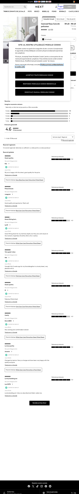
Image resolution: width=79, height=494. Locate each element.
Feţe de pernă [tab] (71, 19)
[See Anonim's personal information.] (11, 351)
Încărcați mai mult (39, 403)
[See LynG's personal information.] (10, 225)
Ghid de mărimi (71, 53)
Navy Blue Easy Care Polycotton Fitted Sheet (29, 180)
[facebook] (29, 486)
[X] (33, 486)
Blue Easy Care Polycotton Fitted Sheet (28, 210)
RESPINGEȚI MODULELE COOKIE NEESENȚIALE (39, 84)
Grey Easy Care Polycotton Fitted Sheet (28, 306)
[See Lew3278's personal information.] (12, 384)
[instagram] (42, 486)
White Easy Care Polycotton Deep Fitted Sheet (30, 337)
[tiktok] (37, 486)
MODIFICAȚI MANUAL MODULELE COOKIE (39, 92)
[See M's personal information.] (7, 290)
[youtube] (50, 486)
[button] (5, 61)
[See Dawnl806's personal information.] (13, 321)
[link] (56, 7)
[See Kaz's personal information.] (9, 163)
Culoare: (43, 35)
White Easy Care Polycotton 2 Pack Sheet (28, 370)
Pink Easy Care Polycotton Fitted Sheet (28, 276)
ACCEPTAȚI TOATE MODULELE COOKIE (39, 75)
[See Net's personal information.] (9, 257)
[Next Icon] (40, 7)
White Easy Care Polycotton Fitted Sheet (28, 243)
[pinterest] (46, 486)
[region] (39, 71)
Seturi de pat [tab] (60, 19)
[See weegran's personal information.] (12, 194)
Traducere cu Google (11, 175)
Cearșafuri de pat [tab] (48, 19)
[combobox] (58, 39)
